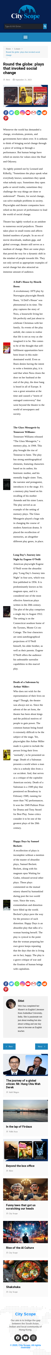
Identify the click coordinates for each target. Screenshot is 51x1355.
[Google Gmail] (33, 112)
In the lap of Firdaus (19, 1126)
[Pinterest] (5, 118)
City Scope (13, 1214)
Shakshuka (13, 1287)
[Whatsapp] (16, 112)
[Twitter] (11, 112)
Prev (11, 1046)
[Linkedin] (39, 112)
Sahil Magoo (14, 1092)
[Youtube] (28, 112)
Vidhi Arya (13, 1132)
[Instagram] (22, 112)
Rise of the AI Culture (20, 1247)
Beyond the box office (20, 1166)
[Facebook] (5, 112)
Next (40, 1046)
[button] (25, 37)
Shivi (8, 80)
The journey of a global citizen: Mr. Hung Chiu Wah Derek (23, 1084)
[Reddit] (44, 112)
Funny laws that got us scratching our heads (21, 1207)
